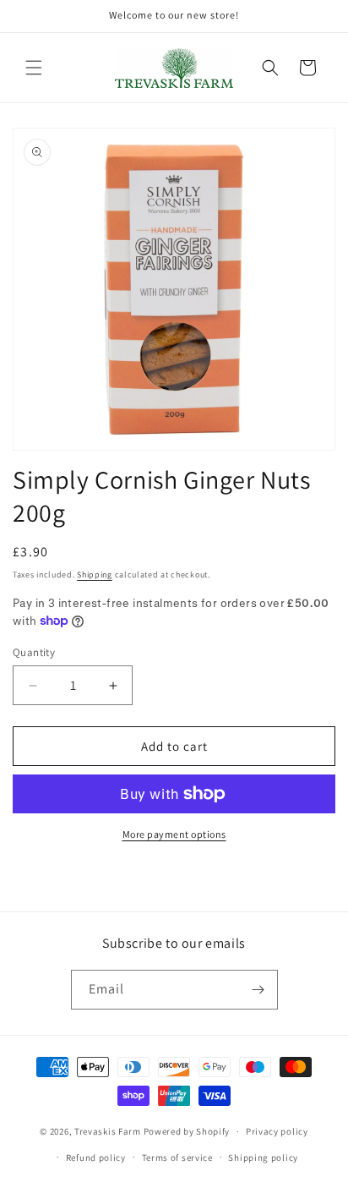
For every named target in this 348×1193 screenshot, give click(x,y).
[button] (33, 67)
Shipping (94, 574)
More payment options (174, 834)
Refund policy (96, 1157)
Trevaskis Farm (107, 1131)
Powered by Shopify (187, 1131)
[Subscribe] (258, 990)
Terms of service (177, 1157)
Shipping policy (263, 1157)
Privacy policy (277, 1131)
